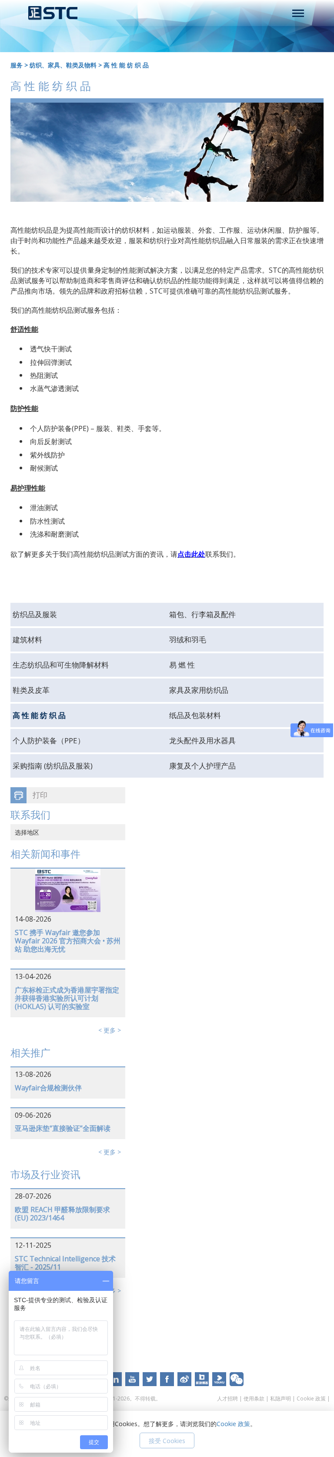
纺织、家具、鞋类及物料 (63, 65)
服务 (16, 65)
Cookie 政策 (311, 1398)
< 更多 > (109, 1030)
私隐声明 (280, 1398)
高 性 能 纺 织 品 (126, 65)
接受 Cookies (167, 1441)
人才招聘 (227, 1398)
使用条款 (254, 1398)
